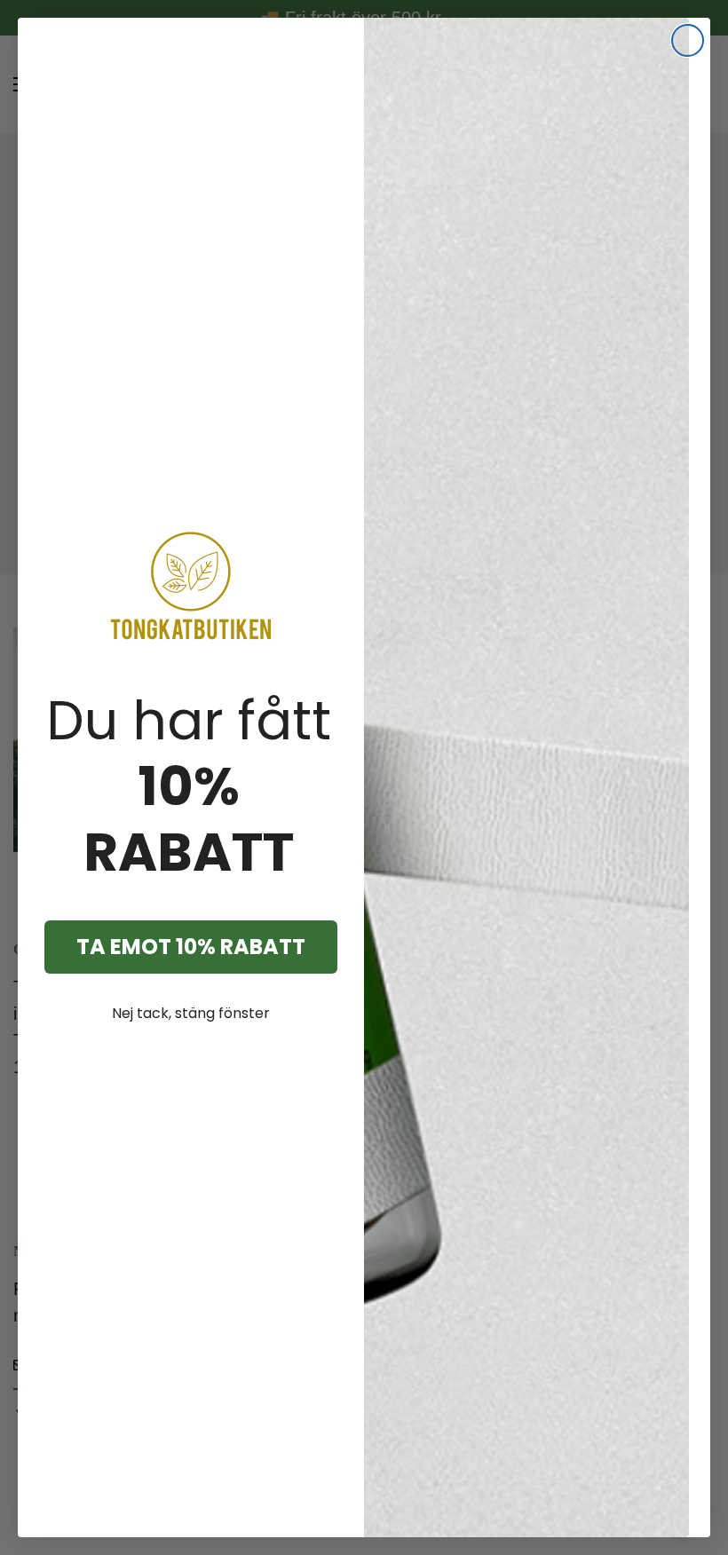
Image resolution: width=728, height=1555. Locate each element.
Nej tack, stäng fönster (191, 1013)
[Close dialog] (687, 40)
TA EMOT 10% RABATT (190, 946)
